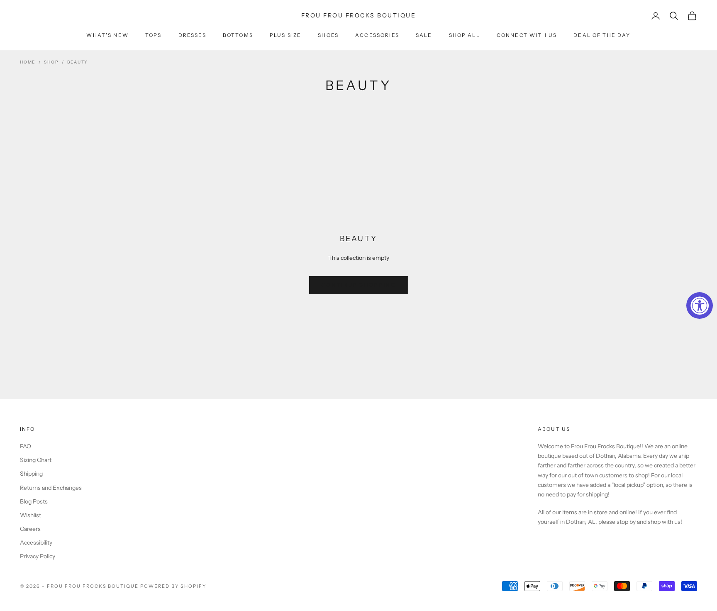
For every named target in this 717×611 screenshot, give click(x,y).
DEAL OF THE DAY (601, 35)
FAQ (25, 446)
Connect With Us (527, 35)
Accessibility (36, 542)
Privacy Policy (37, 556)
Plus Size (285, 35)
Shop (51, 62)
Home (27, 62)
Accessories (377, 35)
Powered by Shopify (173, 586)
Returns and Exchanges (51, 487)
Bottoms (238, 35)
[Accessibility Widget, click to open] (699, 305)
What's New (107, 35)
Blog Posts (34, 501)
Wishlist (30, 515)
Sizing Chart (35, 460)
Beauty (77, 62)
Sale (424, 35)
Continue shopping (358, 284)
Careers (30, 529)
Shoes (328, 35)
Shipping (31, 473)
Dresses (192, 35)
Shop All (464, 35)
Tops (153, 35)
